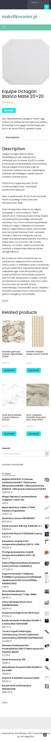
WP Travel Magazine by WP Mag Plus (33, 735)
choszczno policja (11, 122)
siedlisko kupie (33, 128)
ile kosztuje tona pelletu (34, 122)
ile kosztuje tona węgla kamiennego (21, 125)
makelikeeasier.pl (19, 16)
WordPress (20, 733)
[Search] (47, 453)
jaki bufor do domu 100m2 (23, 127)
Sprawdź (9, 110)
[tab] (13, 137)
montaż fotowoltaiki (12, 464)
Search (6, 448)
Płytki (36, 118)
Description (12, 137)
